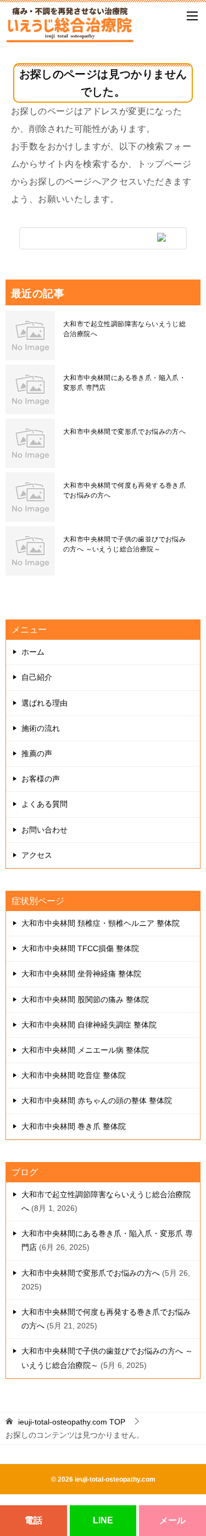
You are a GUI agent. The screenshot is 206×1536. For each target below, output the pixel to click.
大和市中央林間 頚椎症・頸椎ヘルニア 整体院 (100, 923)
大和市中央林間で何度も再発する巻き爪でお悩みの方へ (124, 490)
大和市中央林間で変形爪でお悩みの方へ (124, 431)
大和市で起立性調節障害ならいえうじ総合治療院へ (124, 329)
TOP (71, 1421)
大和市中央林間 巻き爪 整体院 (73, 1126)
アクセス (36, 855)
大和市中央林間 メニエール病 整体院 (85, 1050)
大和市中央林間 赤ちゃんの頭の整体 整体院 (96, 1100)
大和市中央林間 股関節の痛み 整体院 (85, 999)
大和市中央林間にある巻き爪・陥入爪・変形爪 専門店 (124, 383)
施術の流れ (40, 728)
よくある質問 (44, 804)
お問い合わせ (44, 829)
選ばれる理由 (44, 703)
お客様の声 (40, 778)
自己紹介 (36, 677)
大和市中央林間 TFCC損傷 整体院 (80, 948)
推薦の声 (36, 753)
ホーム (32, 651)
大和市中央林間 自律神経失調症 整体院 (89, 1024)
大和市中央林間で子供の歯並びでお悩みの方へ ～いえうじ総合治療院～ (124, 544)
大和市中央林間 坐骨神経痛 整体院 (81, 973)
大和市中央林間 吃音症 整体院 (73, 1075)
